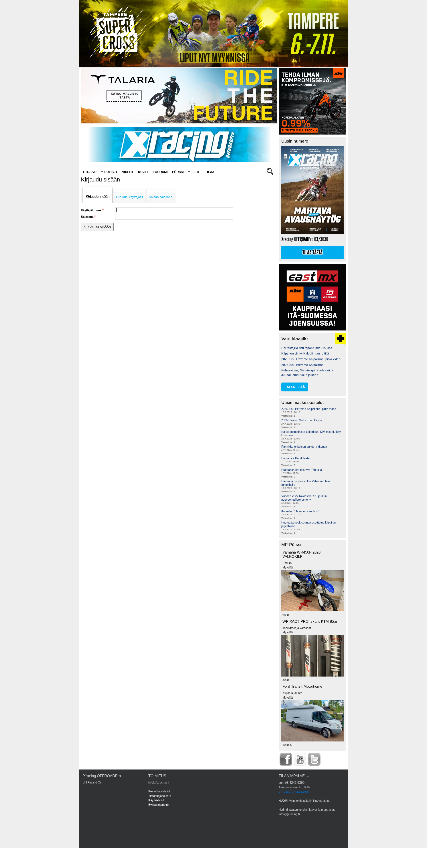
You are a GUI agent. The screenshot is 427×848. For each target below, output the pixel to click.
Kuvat (143, 172)
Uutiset (111, 172)
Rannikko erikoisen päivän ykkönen (304, 446)
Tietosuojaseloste (159, 796)
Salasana (87, 216)
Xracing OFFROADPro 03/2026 (304, 239)
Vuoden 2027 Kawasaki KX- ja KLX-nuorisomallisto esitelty (304, 497)
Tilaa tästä (312, 252)
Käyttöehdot (156, 800)
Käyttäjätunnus (91, 210)
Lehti (196, 172)
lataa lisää (295, 387)
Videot (128, 172)
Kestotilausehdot (159, 791)
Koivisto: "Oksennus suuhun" (300, 511)
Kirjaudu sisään (98, 196)
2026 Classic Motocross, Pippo (301, 420)
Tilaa (209, 172)
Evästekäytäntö (158, 804)
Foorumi (160, 172)
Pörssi (178, 172)
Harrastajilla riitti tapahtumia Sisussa (306, 348)
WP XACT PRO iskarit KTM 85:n (309, 621)
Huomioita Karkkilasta (295, 458)
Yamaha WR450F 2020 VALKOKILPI (301, 554)
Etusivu (90, 172)
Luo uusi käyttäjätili (129, 197)
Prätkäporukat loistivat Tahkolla (301, 469)
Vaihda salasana (160, 197)
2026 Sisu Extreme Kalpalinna (302, 365)
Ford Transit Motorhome (302, 686)
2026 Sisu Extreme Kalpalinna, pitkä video (310, 359)
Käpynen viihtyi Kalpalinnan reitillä (305, 353)
